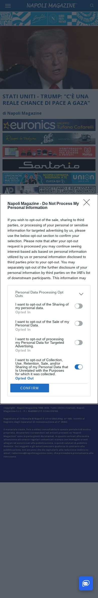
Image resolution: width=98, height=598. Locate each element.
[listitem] (49, 293)
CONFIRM (29, 388)
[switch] (79, 306)
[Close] (88, 204)
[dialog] (49, 299)
